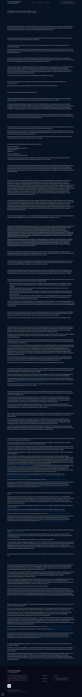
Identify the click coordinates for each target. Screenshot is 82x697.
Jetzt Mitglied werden (67, 2)
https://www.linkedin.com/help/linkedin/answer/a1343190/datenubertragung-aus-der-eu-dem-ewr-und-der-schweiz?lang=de (36, 511)
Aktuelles (33, 2)
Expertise (47, 2)
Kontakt (56, 675)
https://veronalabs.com (16, 531)
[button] (2, 694)
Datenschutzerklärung (16, 690)
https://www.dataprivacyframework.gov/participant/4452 (53, 486)
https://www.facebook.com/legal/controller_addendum (20, 465)
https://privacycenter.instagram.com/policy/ (47, 475)
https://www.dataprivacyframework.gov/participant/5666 (53, 637)
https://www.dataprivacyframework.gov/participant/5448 (53, 520)
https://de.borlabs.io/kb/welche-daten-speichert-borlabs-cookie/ (30, 381)
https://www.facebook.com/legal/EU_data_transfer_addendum (21, 475)
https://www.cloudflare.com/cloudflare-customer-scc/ (59, 626)
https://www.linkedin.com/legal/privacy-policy (59, 513)
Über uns (40, 2)
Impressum (9, 690)
